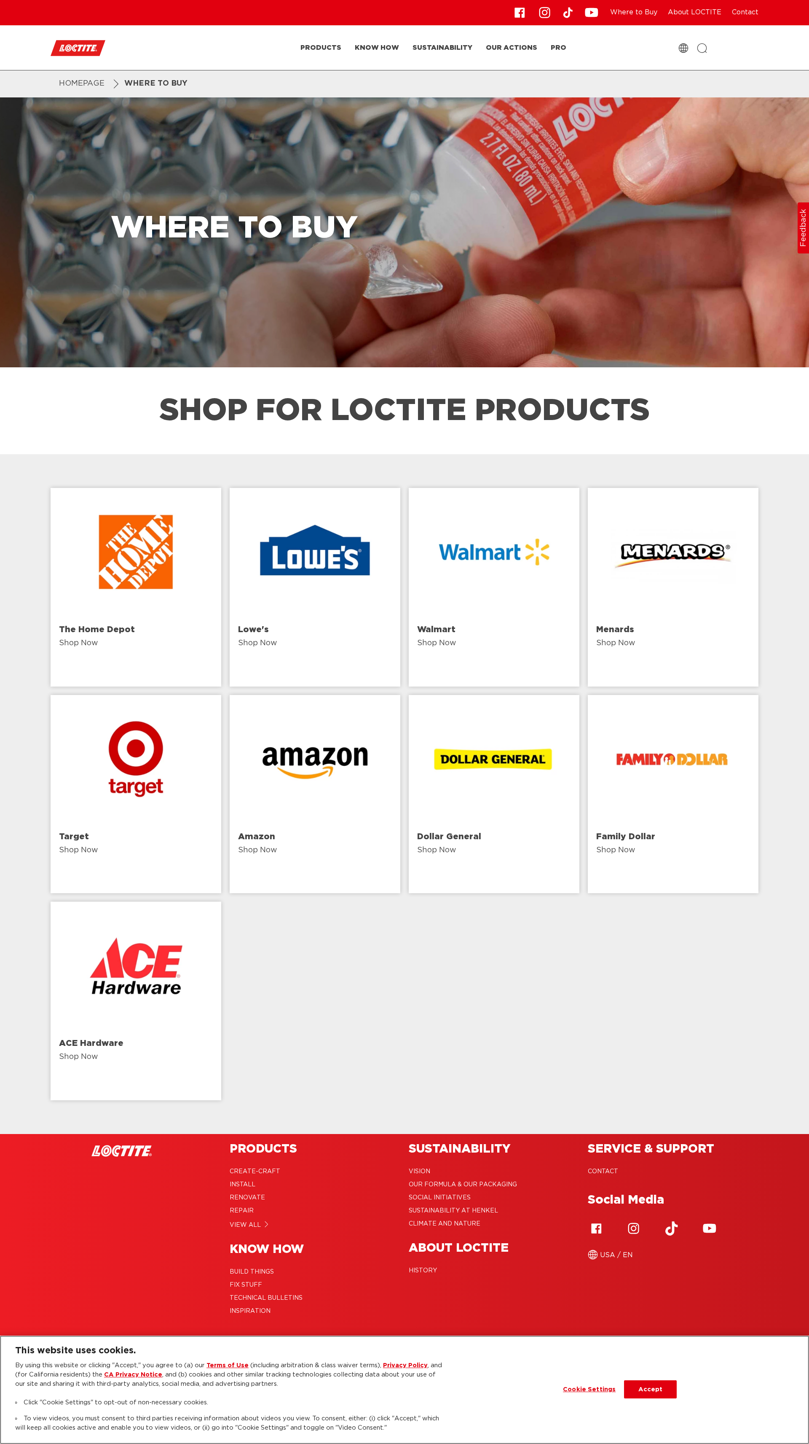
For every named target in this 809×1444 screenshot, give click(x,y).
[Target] (136, 794)
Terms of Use (227, 1365)
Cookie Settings (589, 1389)
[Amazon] (315, 794)
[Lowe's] (315, 587)
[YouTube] (709, 1228)
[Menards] (673, 587)
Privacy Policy (405, 1365)
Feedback (803, 228)
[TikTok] (671, 1228)
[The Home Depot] (136, 587)
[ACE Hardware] (136, 1001)
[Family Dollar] (673, 794)
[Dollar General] (494, 794)
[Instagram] (633, 1228)
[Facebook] (596, 1228)
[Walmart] (494, 587)
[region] (404, 1390)
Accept (650, 1389)
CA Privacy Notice (133, 1374)
